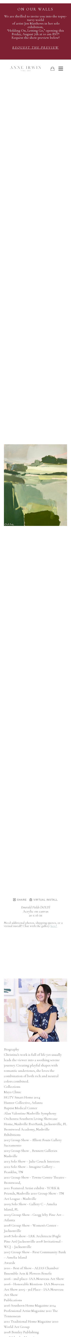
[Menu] (60, 69)
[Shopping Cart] (52, 68)
